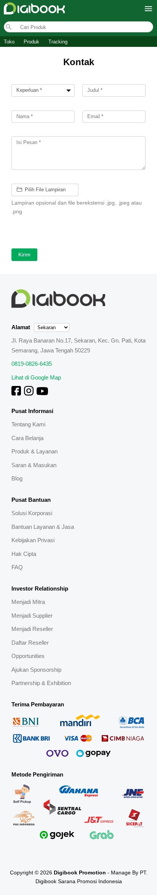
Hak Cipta (23, 554)
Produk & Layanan (34, 451)
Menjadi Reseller (32, 629)
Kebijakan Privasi (32, 540)
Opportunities (28, 656)
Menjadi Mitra (28, 602)
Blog (16, 478)
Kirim (24, 254)
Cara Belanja (27, 438)
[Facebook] (16, 393)
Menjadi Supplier (32, 615)
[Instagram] (29, 393)
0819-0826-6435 (31, 363)
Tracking (57, 42)
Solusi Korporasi (31, 513)
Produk (31, 42)
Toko (9, 42)
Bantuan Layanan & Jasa (42, 527)
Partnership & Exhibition (41, 683)
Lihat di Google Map (36, 377)
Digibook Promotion (80, 872)
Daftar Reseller (30, 642)
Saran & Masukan (33, 465)
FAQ (17, 567)
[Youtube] (42, 393)
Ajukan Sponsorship (36, 669)
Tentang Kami (28, 424)
